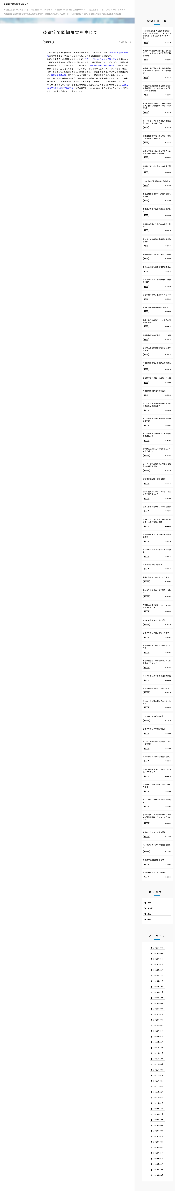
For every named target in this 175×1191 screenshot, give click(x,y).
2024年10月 (158, 997)
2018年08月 (158, 1175)
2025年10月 (158, 986)
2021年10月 (158, 1058)
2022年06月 (158, 1025)
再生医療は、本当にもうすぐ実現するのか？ (107, 9)
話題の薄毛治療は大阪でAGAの (102, 65)
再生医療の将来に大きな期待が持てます (71, 9)
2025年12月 (158, 975)
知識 (149, 919)
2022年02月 (158, 1042)
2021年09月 (158, 1064)
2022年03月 (158, 1036)
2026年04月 (158, 959)
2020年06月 (158, 1142)
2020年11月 (158, 1114)
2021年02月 (158, 1097)
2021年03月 (158, 1092)
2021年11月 (158, 1053)
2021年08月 (158, 1070)
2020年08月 (158, 1130)
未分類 (49, 42)
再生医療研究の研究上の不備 (56, 14)
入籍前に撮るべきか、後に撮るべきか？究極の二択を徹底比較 (96, 14)
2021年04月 (158, 1086)
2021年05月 (158, 1081)
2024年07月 (158, 1014)
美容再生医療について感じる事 (16, 9)
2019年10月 (158, 1169)
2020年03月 (158, 1158)
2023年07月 (158, 1020)
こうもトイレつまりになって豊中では (101, 59)
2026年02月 (158, 964)
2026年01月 (158, 970)
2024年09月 (158, 1003)
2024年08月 (158, 1008)
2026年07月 (158, 948)
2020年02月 (158, 1164)
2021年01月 (158, 1103)
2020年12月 (158, 1108)
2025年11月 (158, 981)
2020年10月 (158, 1119)
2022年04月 (158, 1031)
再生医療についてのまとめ (41, 9)
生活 (149, 914)
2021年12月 (158, 1047)
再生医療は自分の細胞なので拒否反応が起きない (23, 14)
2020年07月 (158, 1136)
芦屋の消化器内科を (59, 75)
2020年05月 (158, 1147)
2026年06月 (158, 953)
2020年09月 (158, 1125)
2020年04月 (158, 1153)
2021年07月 (158, 1075)
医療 (149, 902)
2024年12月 (158, 992)
